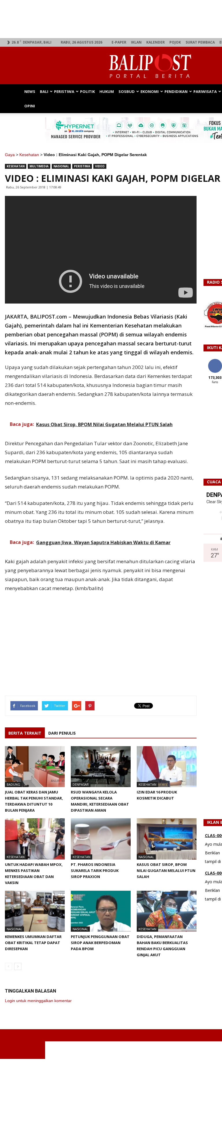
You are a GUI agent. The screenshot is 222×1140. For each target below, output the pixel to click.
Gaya (10, 154)
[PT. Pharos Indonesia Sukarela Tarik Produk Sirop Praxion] (101, 838)
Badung (13, 784)
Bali (44, 91)
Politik (87, 91)
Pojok (175, 42)
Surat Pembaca (200, 42)
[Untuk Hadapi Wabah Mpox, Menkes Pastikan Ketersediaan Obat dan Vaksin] (35, 838)
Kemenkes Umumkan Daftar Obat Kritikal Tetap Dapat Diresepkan (33, 942)
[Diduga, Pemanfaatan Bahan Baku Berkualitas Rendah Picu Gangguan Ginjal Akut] (167, 911)
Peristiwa (64, 91)
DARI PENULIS (62, 733)
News (29, 91)
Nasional (61, 166)
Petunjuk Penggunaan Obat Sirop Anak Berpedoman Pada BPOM (100, 942)
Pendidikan (176, 91)
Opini (29, 105)
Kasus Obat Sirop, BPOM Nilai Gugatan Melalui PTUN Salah (166, 870)
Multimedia (39, 166)
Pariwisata (205, 91)
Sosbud (127, 91)
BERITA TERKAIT (24, 733)
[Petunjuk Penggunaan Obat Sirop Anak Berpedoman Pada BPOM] (101, 911)
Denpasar (81, 784)
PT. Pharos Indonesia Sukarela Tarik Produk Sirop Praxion (95, 870)
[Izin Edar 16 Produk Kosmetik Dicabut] (167, 766)
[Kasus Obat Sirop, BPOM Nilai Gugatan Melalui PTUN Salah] (167, 838)
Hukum (106, 91)
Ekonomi (149, 91)
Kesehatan (29, 154)
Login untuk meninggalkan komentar (38, 1000)
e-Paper (119, 42)
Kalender (155, 42)
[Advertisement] (111, 1099)
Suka (214, 361)
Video (100, 166)
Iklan (136, 42)
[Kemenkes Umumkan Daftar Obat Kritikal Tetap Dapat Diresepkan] (35, 911)
